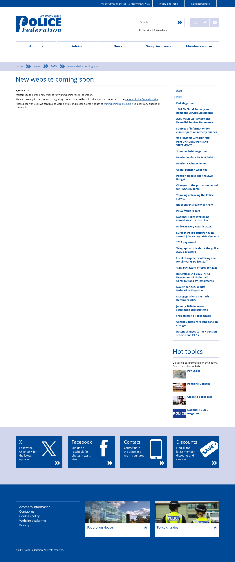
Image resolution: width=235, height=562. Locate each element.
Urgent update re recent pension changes (197, 323)
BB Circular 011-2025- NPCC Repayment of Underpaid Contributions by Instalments (195, 277)
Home (19, 66)
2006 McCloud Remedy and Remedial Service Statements (194, 120)
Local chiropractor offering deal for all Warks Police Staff (196, 259)
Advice (77, 46)
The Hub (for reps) (168, 3)
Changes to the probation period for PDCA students (197, 187)
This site (146, 30)
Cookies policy (29, 516)
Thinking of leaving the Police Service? (195, 196)
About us (36, 46)
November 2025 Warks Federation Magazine (190, 288)
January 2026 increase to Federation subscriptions (192, 307)
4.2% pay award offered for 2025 (196, 267)
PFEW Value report (188, 211)
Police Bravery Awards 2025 (193, 226)
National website (200, 3)
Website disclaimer (32, 520)
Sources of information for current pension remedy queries (196, 130)
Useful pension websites (191, 169)
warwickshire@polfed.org (117, 103)
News (117, 46)
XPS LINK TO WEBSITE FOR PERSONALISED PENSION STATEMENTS (193, 141)
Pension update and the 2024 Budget (194, 177)
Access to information (34, 507)
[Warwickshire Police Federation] (44, 25)
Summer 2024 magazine (191, 151)
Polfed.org (161, 30)
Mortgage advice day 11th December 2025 (192, 298)
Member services (199, 46)
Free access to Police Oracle (193, 315)
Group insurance (158, 46)
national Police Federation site (141, 99)
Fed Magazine (185, 103)
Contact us (26, 511)
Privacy (24, 525)
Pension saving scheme (191, 163)
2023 (54, 66)
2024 (179, 91)
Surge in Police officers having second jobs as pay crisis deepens (197, 234)
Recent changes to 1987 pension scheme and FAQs (196, 333)
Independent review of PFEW (194, 204)
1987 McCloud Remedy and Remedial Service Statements (194, 110)
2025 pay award (186, 242)
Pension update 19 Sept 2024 (194, 157)
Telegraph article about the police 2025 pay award (197, 250)
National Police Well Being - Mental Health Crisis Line (193, 218)
